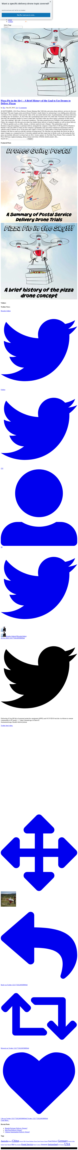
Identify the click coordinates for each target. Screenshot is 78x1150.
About (10, 20)
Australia (4, 1141)
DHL (24, 1141)
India (73, 1141)
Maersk (9, 1144)
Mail (12, 1144)
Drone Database (30, 1141)
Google (70, 1141)
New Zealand (18, 1144)
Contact (10, 21)
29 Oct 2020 (13, 638)
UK (59, 1144)
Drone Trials (37, 1141)
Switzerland (53, 1144)
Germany (63, 1140)
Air (17, 108)
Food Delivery (52, 1141)
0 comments (23, 108)
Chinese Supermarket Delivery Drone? (17, 1132)
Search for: (4, 139)
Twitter (37, 1118)
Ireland (2, 1144)
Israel (6, 1144)
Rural (35, 1144)
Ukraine (62, 1144)
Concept (21, 1141)
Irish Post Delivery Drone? (13, 1130)
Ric (4, 108)
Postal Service (27, 1144)
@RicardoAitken (20, 636)
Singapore (44, 1144)
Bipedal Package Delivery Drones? (16, 1128)
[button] (26, 3)
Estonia (42, 1141)
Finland (46, 1141)
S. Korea (38, 1144)
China (15, 1140)
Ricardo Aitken (10, 636)
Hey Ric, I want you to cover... (26, 15)
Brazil (10, 1141)
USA (67, 1144)
